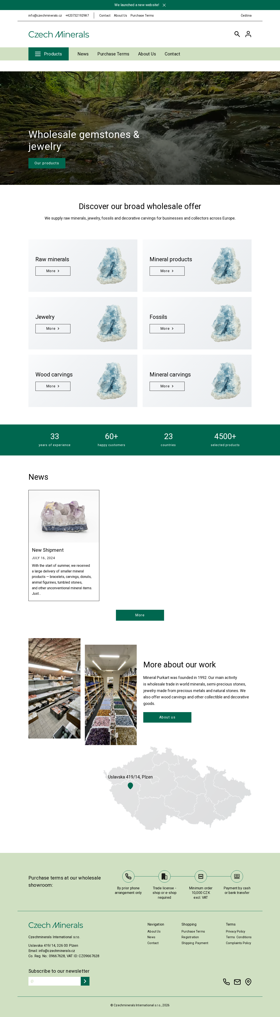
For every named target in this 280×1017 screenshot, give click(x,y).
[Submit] (85, 981)
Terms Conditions (239, 937)
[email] (237, 982)
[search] (237, 34)
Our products (47, 163)
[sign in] (248, 34)
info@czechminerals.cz (45, 15)
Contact (104, 15)
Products (53, 54)
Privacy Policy (235, 931)
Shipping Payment (195, 943)
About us (167, 717)
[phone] (226, 982)
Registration (190, 937)
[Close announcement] (164, 5)
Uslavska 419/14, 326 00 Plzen (53, 945)
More (140, 615)
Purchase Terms (142, 15)
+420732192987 (77, 15)
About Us (120, 15)
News (83, 54)
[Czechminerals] (58, 34)
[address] (248, 982)
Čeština (246, 15)
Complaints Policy (238, 943)
